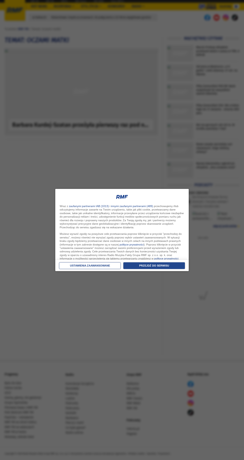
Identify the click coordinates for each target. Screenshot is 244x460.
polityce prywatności (132, 244)
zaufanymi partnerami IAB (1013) (89, 206)
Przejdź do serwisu (154, 265)
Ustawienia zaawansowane (90, 265)
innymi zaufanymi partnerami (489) (132, 206)
